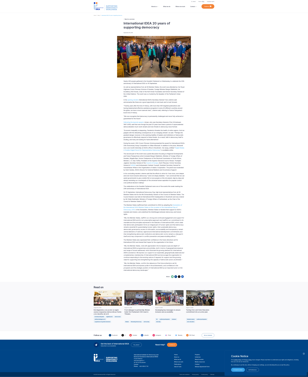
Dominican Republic (99, 316)
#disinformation (191, 319)
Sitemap (212, 374)
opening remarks (132, 100)
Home (95, 15)
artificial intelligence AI (100, 319)
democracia (117, 316)
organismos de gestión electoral (102, 321)
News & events (199, 359)
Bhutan (127, 321)
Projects (197, 354)
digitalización (109, 316)
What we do (166, 6)
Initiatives (198, 357)
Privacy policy (195, 374)
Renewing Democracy (136, 321)
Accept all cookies (238, 369)
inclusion (174, 319)
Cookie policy (204, 374)
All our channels (208, 335)
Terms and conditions (184, 374)
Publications (177, 364)
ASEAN (133, 165)
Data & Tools (177, 366)
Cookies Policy (237, 359)
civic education (190, 321)
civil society (146, 321)
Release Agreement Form (202, 366)
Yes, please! (136, 344)
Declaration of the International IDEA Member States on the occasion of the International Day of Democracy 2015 (153, 207)
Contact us (172, 344)
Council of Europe (152, 163)
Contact (192, 6)
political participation (165, 319)
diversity (158, 321)
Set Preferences (252, 369)
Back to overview (130, 19)
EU (157, 319)
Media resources (200, 362)
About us (154, 6)
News (99, 15)
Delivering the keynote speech (134, 122)
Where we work (180, 6)
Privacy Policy (248, 359)
